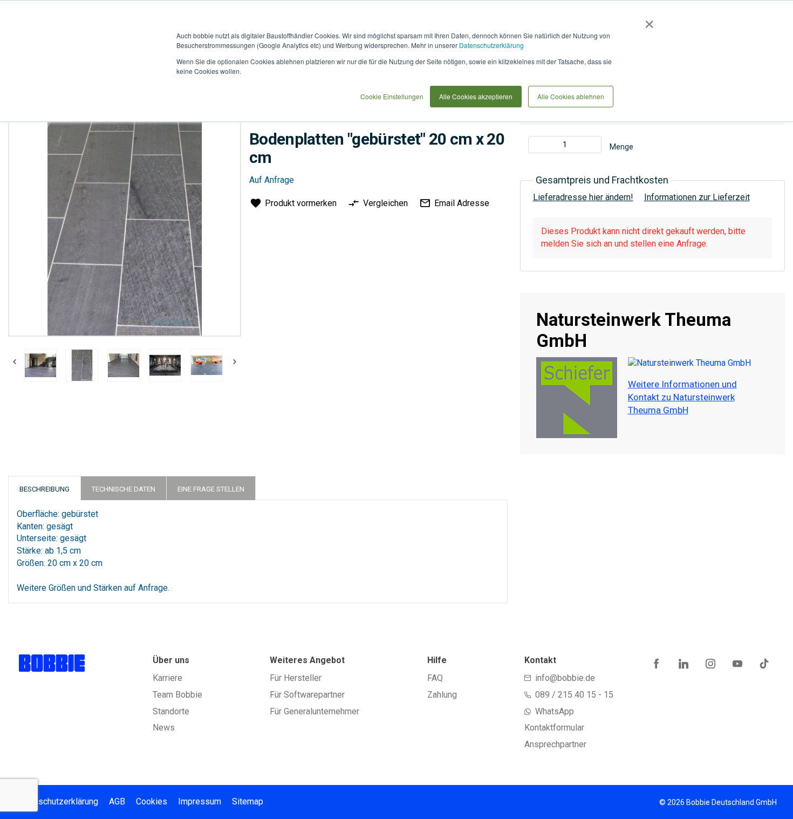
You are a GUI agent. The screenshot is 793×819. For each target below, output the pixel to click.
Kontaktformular (554, 727)
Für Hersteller (296, 678)
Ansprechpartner (555, 744)
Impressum (199, 801)
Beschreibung (44, 489)
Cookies (151, 801)
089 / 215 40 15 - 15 (574, 695)
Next (232, 361)
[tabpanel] (40, 367)
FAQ (435, 678)
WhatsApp (554, 711)
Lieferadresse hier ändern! (583, 197)
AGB (117, 801)
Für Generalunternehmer (314, 711)
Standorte (171, 711)
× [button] (647, 20)
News (164, 727)
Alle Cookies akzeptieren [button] (475, 96)
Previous (14, 361)
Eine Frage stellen (210, 489)
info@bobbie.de (565, 678)
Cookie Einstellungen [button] (391, 96)
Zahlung (442, 695)
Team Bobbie (177, 695)
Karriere (167, 678)
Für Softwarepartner (307, 695)
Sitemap (247, 801)
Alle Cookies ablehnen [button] (570, 96)
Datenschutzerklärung (491, 45)
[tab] (44, 488)
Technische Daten (123, 489)
